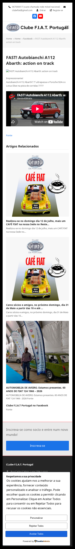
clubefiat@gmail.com (22, 10)
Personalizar (36, 518)
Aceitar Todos (36, 534)
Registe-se (58, 10)
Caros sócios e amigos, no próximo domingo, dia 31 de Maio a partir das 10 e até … (37, 306)
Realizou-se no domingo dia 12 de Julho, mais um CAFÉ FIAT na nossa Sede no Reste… (36, 222)
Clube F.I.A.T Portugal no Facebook (27, 405)
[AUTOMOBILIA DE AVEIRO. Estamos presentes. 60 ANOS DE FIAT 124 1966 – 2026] (37, 352)
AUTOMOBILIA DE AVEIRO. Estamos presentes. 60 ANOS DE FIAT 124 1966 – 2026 (35, 389)
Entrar (43, 10)
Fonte (9, 135)
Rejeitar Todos (36, 526)
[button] (67, 27)
